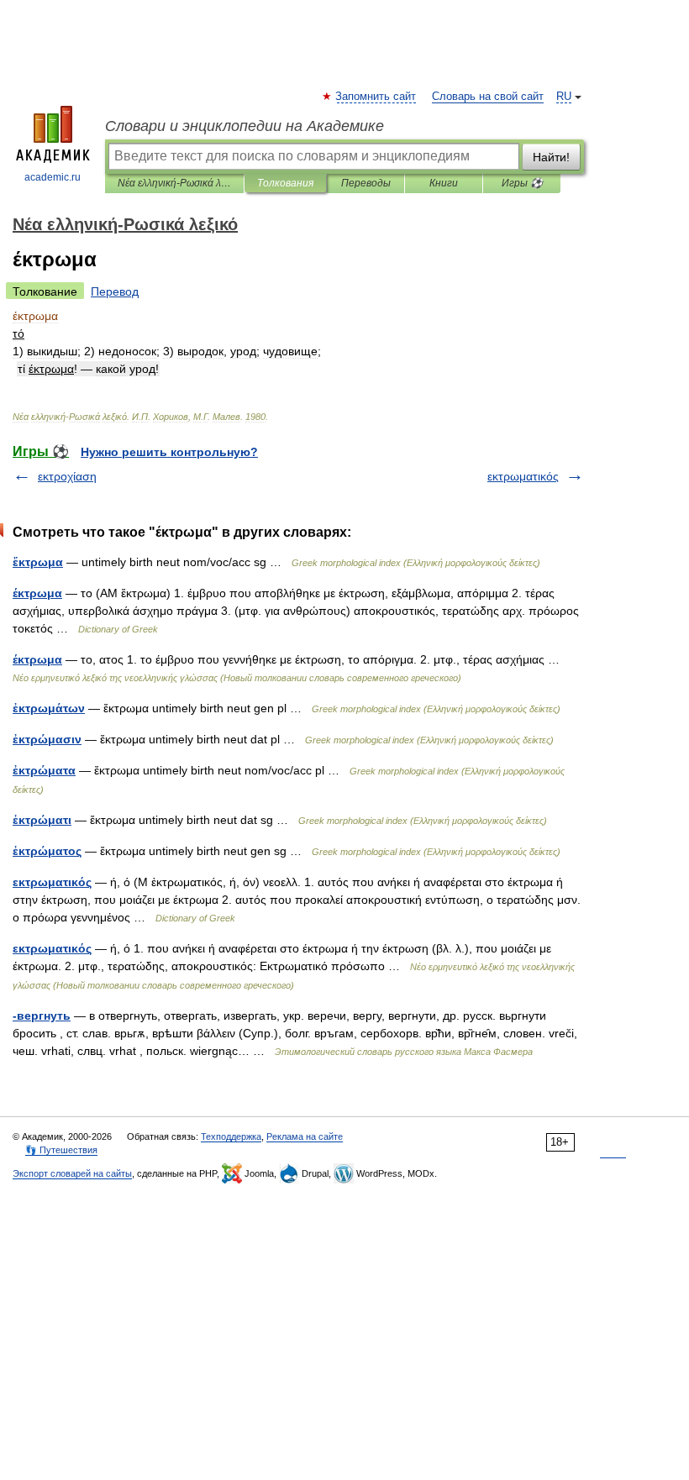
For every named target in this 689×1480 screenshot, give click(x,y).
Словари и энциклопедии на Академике (244, 126)
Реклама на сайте (304, 1136)
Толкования (285, 183)
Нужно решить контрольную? (169, 452)
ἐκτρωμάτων (49, 708)
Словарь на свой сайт (488, 96)
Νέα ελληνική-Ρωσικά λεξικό (174, 183)
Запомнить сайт (376, 96)
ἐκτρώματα (44, 770)
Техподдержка (231, 1136)
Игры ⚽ (522, 183)
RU (563, 96)
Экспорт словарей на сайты (72, 1173)
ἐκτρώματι (42, 820)
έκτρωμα (37, 593)
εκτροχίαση (67, 476)
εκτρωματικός (523, 476)
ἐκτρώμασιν (47, 739)
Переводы (366, 183)
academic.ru (52, 177)
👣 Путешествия (61, 1150)
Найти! (551, 157)
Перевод (115, 291)
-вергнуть (42, 1015)
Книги (443, 183)
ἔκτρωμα (38, 562)
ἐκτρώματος (47, 851)
